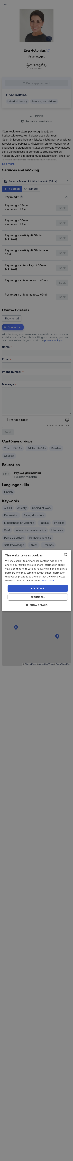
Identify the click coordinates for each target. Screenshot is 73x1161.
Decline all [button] (38, 596)
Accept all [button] (37, 588)
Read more (47, 580)
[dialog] (36, 580)
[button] (37, 605)
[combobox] (65, 554)
